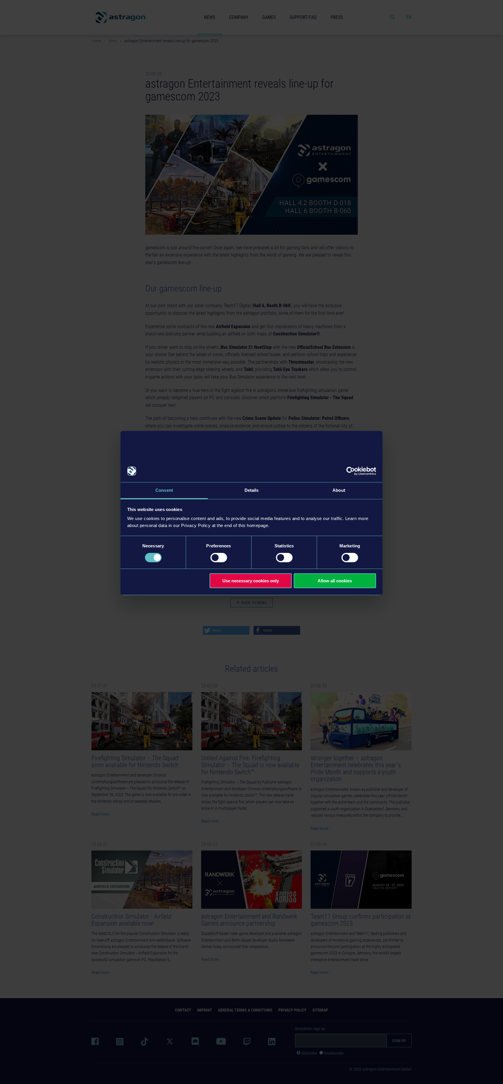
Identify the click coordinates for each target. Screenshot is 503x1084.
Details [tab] (252, 490)
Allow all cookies (335, 580)
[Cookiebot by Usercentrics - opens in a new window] (350, 471)
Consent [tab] (164, 490)
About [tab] (338, 490)
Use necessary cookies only (250, 580)
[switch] (218, 557)
